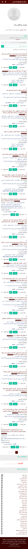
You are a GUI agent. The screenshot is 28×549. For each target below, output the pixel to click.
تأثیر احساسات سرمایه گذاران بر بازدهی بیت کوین (15, 132)
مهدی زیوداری (24, 527)
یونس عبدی (24, 500)
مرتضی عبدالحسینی (9, 180)
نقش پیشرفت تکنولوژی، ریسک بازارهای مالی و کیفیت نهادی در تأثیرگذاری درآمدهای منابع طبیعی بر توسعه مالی (14, 112)
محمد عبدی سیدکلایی (9, 135)
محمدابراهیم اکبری (20, 202)
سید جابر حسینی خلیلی (22, 519)
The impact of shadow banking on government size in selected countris (13, 200)
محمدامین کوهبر (23, 525)
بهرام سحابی (24, 516)
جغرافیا (12, 464)
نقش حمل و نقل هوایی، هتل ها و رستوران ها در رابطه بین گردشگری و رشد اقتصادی (14, 353)
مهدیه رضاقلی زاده (19, 57)
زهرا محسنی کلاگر (23, 498)
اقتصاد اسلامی (8, 189)
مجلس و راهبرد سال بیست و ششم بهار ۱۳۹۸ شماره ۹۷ (12, 379)
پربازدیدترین (12, 38)
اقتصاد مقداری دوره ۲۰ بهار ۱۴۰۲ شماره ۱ (16, 285)
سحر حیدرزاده (11, 337)
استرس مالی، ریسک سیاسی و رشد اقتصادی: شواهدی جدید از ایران (14, 319)
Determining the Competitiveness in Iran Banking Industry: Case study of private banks (13, 431)
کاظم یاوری (24, 477)
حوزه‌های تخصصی (20, 64)
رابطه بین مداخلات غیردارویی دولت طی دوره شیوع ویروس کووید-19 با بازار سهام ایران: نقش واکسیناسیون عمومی (14, 221)
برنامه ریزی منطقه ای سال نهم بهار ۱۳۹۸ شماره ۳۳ (13, 395)
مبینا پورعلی (4, 73)
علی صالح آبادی (23, 518)
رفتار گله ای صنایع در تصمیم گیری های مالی (17, 91)
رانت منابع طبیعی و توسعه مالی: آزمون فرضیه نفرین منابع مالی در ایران (14, 155)
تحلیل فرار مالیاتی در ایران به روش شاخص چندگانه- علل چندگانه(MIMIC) (15, 372)
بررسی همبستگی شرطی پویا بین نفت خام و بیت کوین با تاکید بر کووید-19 (14, 243)
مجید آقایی (11, 94)
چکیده (14, 67)
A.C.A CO (10, 546)
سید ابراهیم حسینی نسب (21, 534)
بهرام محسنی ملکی (10, 301)
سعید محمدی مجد (23, 496)
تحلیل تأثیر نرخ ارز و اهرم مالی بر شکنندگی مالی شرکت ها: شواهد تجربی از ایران (14, 55)
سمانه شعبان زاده (23, 507)
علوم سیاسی (7, 464)
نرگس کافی (4, 116)
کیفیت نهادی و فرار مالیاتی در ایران (15, 263)
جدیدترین (18, 38)
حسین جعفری (11, 116)
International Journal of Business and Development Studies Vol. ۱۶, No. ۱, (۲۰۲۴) (11, 207)
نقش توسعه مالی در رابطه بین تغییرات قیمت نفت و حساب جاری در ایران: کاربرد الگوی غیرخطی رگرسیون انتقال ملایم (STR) (14, 411)
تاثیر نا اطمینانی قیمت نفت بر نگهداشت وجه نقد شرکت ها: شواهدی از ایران (15, 298)
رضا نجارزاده (24, 482)
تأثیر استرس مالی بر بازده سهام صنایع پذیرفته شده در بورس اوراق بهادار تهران (14, 279)
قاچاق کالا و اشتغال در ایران (16, 335)
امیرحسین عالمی (10, 265)
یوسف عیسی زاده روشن (6, 204)
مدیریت (13, 80)
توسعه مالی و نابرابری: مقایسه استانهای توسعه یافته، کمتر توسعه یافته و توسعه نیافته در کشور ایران (15, 390)
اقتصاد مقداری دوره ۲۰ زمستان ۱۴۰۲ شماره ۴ (15, 267)
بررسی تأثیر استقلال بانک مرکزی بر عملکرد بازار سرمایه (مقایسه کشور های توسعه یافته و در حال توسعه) (14, 176)
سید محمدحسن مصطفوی (21, 530)
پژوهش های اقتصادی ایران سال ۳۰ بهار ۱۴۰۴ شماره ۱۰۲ (12, 118)
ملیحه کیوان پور (10, 414)
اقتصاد (13, 102)
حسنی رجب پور (10, 322)
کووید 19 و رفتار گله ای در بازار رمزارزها (14, 71)
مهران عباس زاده (23, 489)
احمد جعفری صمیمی (11, 202)
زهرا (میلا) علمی (10, 282)
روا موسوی (19, 159)
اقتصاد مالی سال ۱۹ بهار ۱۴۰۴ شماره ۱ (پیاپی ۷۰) (14, 97)
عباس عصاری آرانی (23, 532)
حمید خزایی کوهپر (23, 511)
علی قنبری (25, 528)
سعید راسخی (11, 73)
